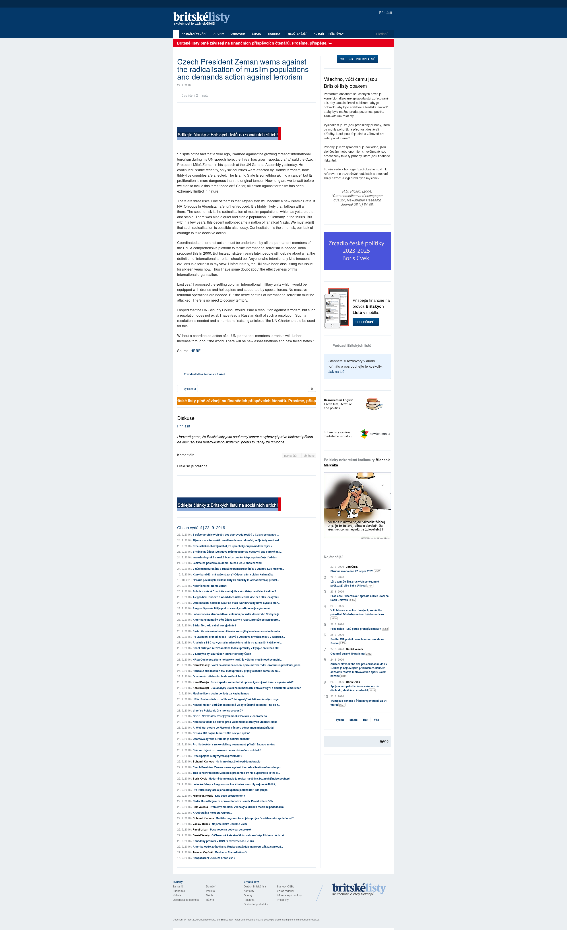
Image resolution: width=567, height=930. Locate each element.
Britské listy (204, 19)
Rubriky (274, 34)
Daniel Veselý (201, 665)
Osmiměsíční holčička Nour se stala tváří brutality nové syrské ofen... (236, 603)
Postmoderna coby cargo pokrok (230, 829)
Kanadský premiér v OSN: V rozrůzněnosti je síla (223, 841)
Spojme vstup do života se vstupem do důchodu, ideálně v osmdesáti (354, 688)
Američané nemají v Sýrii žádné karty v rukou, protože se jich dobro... (236, 620)
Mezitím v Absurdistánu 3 (231, 852)
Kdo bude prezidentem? (230, 795)
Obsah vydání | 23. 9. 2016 (201, 527)
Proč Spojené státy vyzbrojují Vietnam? (217, 756)
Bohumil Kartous (203, 761)
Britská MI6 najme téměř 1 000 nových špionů (221, 733)
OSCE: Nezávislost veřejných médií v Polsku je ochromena (230, 716)
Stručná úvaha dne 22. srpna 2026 (355, 571)
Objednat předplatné (357, 59)
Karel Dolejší (201, 682)
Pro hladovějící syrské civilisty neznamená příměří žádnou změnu (234, 744)
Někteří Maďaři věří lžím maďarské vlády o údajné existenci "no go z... (236, 705)
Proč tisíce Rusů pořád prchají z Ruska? (359, 629)
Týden (340, 719)
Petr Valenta (200, 807)
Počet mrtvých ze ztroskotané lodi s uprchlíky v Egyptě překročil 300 (236, 648)
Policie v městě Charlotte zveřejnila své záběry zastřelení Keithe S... (235, 591)
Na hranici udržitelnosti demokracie (238, 761)
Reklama (249, 899)
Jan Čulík (352, 567)
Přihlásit (385, 12)
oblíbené (309, 455)
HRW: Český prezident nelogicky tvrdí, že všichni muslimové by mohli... (237, 659)
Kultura (177, 895)
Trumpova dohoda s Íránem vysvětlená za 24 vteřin (358, 703)
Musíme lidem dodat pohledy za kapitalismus (221, 693)
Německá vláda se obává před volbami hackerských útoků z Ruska (235, 722)
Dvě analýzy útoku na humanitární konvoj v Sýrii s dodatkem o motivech (256, 688)
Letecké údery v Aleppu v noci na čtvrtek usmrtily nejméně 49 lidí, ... (235, 784)
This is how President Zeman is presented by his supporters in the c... (236, 773)
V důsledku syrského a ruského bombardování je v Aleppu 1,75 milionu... (238, 569)
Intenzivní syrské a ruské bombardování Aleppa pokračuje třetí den (235, 557)
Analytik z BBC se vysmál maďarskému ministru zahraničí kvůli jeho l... (237, 642)
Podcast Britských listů (352, 345)
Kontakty (249, 891)
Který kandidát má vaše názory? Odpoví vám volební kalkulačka (233, 574)
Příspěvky (336, 34)
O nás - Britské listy (255, 886)
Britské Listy (359, 890)
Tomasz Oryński (203, 852)
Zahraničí (178, 886)
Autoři (319, 34)
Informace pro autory (289, 895)
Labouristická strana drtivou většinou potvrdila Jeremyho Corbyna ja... (237, 614)
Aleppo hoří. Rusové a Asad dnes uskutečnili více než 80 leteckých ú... (237, 597)
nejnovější (291, 455)
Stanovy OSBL (285, 886)
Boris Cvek (200, 778)
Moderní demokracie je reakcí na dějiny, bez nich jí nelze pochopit (249, 778)
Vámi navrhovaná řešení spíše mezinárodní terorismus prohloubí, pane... (257, 665)
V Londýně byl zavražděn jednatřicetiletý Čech (222, 654)
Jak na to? (336, 371)
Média (210, 895)
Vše (376, 719)
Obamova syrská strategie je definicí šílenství (221, 739)
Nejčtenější (333, 556)
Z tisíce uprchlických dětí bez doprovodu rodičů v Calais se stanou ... (236, 534)
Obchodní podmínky (256, 904)
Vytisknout (189, 388)
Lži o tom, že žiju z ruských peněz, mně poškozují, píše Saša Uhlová (354, 583)
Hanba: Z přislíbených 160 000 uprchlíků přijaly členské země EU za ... (236, 671)
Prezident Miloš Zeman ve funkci (204, 374)
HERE (195, 350)
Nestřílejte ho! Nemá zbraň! (210, 586)
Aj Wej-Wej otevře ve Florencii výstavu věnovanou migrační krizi (233, 727)
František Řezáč (203, 795)
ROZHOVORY (237, 34)
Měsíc (353, 719)
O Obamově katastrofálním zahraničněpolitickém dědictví (248, 835)
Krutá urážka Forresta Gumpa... (212, 813)
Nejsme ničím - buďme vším (229, 824)
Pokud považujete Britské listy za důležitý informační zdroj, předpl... (236, 580)
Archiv (219, 34)
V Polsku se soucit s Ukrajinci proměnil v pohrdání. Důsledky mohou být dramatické (357, 614)
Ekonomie (179, 891)
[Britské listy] (229, 134)
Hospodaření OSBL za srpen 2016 (214, 858)
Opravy (248, 895)
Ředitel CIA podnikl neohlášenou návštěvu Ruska (357, 641)
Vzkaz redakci (285, 891)
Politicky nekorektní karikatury (357, 462)
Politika (210, 891)
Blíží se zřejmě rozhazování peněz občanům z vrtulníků (227, 750)
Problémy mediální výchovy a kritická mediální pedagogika (247, 807)
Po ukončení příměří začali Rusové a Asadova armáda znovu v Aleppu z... (239, 637)
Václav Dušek (201, 824)
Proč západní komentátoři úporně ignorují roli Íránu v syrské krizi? (252, 682)
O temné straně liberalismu (350, 653)
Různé (210, 899)
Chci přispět (365, 322)
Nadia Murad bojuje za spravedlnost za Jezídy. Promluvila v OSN (233, 801)
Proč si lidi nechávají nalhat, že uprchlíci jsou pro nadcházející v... (233, 546)
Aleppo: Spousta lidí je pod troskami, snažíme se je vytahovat (231, 608)
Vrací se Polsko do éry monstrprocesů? (218, 710)
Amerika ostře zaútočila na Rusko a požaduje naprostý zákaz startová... (238, 846)
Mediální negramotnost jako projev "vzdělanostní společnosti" (255, 818)
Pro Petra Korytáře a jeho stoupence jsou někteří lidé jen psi (230, 790)
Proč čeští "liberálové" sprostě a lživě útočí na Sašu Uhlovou (359, 598)
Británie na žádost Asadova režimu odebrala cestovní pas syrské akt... (237, 552)
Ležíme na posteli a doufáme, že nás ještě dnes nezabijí (227, 563)
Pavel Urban (200, 829)
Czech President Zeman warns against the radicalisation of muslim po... (237, 767)
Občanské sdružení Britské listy (215, 919)
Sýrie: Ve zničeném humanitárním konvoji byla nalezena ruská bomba (236, 631)
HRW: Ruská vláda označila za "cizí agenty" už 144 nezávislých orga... (237, 699)
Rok (365, 719)
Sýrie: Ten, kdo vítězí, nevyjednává (214, 625)
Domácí (210, 886)
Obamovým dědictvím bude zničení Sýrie (218, 676)
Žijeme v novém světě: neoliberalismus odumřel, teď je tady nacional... (237, 540)
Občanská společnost (186, 899)
